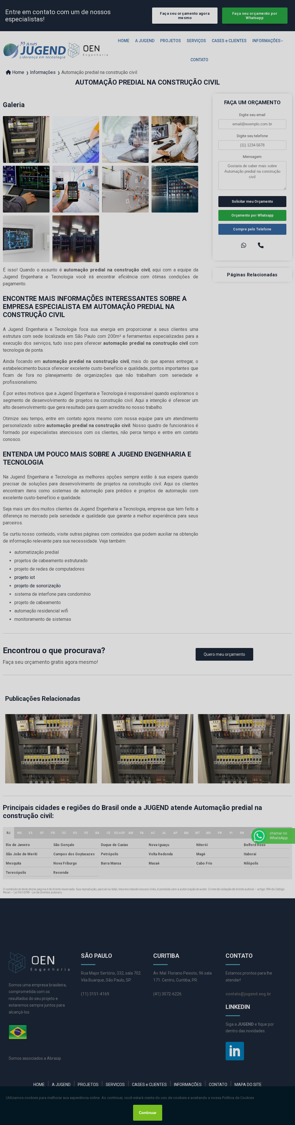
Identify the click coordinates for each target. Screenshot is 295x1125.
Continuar (147, 1113)
